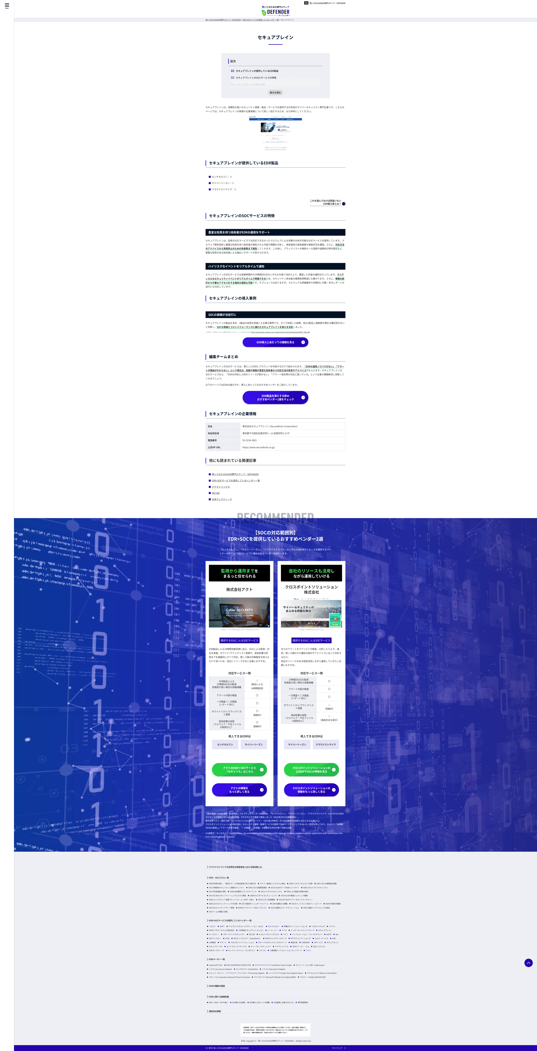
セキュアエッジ (332, 942)
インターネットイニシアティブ (302, 930)
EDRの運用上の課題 (279, 903)
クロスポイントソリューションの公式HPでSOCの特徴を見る (311, 769)
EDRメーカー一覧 (217, 959)
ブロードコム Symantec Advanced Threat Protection (229, 977)
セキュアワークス (215, 946)
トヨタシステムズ (318, 926)
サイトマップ (337, 1048)
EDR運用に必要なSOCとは (284, 1002)
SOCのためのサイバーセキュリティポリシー (296, 899)
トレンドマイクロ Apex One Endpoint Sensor (285, 973)
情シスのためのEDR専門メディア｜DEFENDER (327, 3)
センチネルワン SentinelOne (247, 969)
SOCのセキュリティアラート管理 (221, 908)
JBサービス (318, 942)
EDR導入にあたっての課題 (260, 1002)
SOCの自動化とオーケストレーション (285, 908)
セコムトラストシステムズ (269, 934)
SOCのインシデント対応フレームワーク (306, 903)
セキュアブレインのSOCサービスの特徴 (256, 77)
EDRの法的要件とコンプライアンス (243, 891)
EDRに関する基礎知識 (219, 996)
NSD (334, 938)
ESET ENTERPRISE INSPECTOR (239, 965)
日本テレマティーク (222, 499)
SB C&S (216, 493)
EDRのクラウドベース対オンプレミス (252, 908)
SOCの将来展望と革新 (217, 891)
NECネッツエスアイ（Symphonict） (247, 938)
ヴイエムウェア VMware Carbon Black (322, 973)
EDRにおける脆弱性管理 (257, 887)
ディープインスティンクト (261, 946)
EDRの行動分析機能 (333, 903)
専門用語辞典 (303, 1002)
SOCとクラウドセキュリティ (271, 891)
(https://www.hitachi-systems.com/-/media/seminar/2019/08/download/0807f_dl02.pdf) (280, 332)
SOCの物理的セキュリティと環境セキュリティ (226, 887)
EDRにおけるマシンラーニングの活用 (223, 903)
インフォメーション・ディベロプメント (307, 934)
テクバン (332, 926)
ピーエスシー (214, 934)
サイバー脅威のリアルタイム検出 (272, 883)
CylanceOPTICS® (215, 965)
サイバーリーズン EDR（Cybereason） (311, 965)
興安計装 (294, 942)
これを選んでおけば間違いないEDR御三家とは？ (325, 202)
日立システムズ (319, 946)
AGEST (328, 934)
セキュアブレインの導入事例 (250, 84)
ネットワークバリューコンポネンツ (241, 950)
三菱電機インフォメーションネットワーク (286, 950)
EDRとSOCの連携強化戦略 (327, 883)
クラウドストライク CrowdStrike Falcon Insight (273, 965)
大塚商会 (212, 942)
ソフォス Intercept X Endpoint (273, 969)
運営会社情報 (215, 1011)
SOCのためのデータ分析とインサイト (285, 887)
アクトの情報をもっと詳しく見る (239, 789)
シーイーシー (273, 930)
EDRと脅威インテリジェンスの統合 (316, 908)
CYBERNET (306, 942)
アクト (285, 934)
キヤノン (223, 942)
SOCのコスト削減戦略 (266, 899)
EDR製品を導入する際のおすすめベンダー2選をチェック (275, 397)
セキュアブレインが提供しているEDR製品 (257, 70)
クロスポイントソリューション (242, 942)
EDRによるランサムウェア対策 (301, 883)
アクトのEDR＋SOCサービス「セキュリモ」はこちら (239, 769)
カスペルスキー (274, 926)
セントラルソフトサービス (237, 946)
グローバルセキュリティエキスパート (272, 942)
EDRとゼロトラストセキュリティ (315, 887)
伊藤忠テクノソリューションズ (295, 926)
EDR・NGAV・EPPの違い (218, 1002)
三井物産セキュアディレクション (250, 930)
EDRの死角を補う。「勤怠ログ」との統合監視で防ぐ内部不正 (232, 883)
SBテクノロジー (215, 938)
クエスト (212, 926)
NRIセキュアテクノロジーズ (276, 938)
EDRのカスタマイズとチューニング (263, 895)
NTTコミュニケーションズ (301, 938)
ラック (308, 950)
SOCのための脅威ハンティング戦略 (294, 895)
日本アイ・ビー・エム (300, 946)
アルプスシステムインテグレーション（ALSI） (246, 926)
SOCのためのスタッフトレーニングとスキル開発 (227, 895)
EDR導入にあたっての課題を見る (275, 342)
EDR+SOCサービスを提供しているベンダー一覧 (236, 480)
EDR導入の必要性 (239, 1002)
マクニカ (262, 950)
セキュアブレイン (325, 930)
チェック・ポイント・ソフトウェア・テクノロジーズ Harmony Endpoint (236, 973)
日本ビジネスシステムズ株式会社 (221, 930)
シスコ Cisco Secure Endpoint (220, 969)
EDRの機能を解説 (217, 986)
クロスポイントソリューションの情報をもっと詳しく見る (311, 789)
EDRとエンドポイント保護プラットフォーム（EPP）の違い (231, 899)
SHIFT (222, 926)
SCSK (227, 938)
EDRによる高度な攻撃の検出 (297, 891)
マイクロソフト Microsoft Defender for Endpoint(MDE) (275, 977)
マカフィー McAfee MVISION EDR (313, 977)
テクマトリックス (221, 486)
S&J (336, 934)
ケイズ (284, 930)
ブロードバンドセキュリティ (234, 934)
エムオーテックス (321, 938)
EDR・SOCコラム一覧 (219, 877)
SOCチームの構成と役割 (218, 911)
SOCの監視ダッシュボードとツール (255, 903)
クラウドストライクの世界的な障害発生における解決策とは (235, 867)
